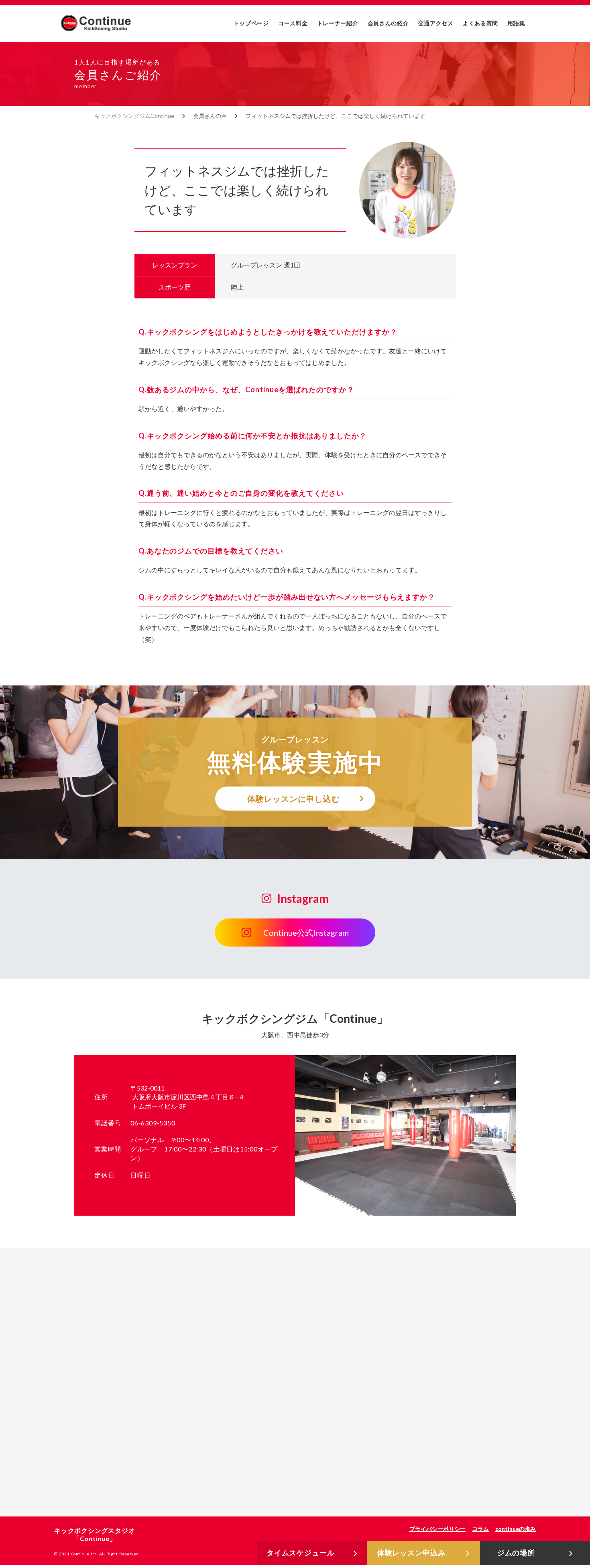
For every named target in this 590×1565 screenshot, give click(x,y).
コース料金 (293, 23)
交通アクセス (436, 23)
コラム (480, 1528)
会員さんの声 (210, 115)
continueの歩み (515, 1528)
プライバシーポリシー (437, 1528)
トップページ (251, 23)
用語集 (516, 23)
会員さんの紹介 (388, 23)
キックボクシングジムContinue (134, 115)
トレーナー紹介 (337, 23)
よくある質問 (480, 23)
